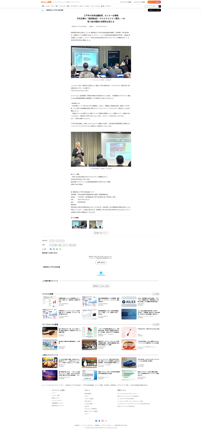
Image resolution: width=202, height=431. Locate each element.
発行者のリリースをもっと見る (101, 286)
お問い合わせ (101, 262)
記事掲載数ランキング (57, 403)
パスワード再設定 (89, 398)
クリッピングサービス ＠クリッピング (127, 393)
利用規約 (97, 425)
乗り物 (102, 6)
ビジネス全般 (53, 245)
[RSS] (106, 421)
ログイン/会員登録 (155, 2)
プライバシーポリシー (107, 425)
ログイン (87, 396)
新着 (43, 6)
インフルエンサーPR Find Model (125, 398)
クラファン (108, 6)
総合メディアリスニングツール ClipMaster (128, 396)
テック (92, 6)
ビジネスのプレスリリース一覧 (54, 385)
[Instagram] (103, 421)
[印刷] (60, 249)
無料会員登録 (88, 393)
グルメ (52, 6)
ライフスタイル (74, 6)
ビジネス (87, 6)
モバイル (97, 6)
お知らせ (87, 406)
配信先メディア (55, 398)
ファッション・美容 (64, 6)
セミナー (87, 413)
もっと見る (156, 294)
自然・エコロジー (63, 245)
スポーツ (81, 6)
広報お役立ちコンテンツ (58, 405)
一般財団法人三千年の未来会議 (78, 26)
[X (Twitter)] (54, 249)
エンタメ (47, 6)
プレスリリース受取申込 (91, 408)
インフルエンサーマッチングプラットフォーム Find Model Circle (133, 403)
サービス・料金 (55, 395)
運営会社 (77, 425)
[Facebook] (50, 249)
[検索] (160, 6)
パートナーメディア (57, 400)
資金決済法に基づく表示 (121, 425)
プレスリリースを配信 (125, 2)
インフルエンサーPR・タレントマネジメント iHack (130, 401)
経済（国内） (73, 245)
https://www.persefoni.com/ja (80, 90)
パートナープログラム (87, 425)
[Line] (57, 249)
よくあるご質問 (88, 403)
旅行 (57, 6)
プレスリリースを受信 (139, 2)
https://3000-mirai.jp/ (83, 199)
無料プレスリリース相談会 (91, 411)
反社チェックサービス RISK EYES (125, 406)
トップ (42, 385)
